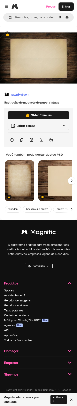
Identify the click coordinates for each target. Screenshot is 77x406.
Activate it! (58, 399)
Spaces (9, 290)
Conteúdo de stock (16, 315)
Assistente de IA (14, 295)
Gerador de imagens (17, 300)
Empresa (11, 362)
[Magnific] (38, 233)
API (6, 330)
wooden (13, 209)
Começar (11, 351)
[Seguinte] (71, 180)
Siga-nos (11, 374)
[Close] (71, 399)
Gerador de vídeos (16, 305)
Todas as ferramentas (18, 340)
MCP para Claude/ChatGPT (26, 320)
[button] (39, 266)
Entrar (66, 6)
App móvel (11, 335)
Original (26, 35)
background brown (37, 209)
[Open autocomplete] (9, 17)
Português (39, 266)
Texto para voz (13, 310)
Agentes (13, 325)
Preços (51, 6)
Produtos (11, 283)
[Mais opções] (61, 140)
